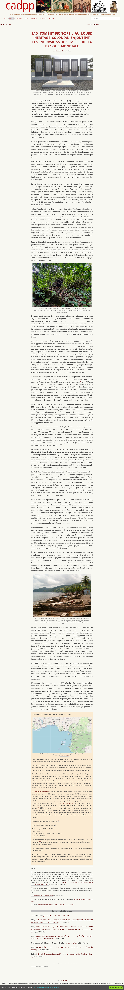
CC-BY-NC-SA (63, 980)
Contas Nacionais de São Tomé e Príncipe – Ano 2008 (55, 905)
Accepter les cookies (116, 987)
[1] (32, 872)
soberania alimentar (52, 963)
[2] (32, 888)
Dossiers (19, 18)
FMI (36, 963)
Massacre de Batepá (66, 803)
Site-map (51, 18)
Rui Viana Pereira (58, 51)
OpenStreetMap (64, 755)
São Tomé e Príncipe (64, 963)
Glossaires (43, 18)
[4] (32, 899)
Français (96, 24)
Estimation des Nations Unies (43, 895)
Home (5, 18)
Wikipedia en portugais (42, 792)
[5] (32, 905)
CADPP (26, 18)
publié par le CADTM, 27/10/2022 (56, 915)
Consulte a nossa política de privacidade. (46, 987)
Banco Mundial (42, 963)
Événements (34, 18)
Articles (11, 18)
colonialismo (74, 963)
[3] (32, 895)
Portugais (89, 24)
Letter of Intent (71, 943)
